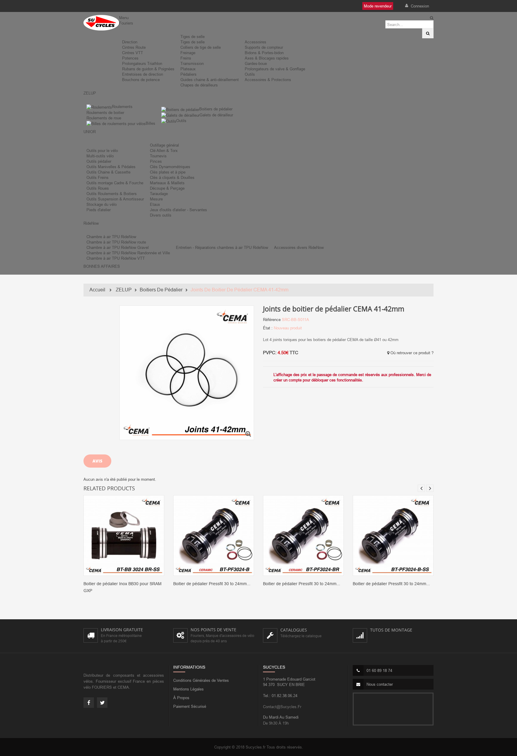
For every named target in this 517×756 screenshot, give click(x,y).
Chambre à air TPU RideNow (111, 236)
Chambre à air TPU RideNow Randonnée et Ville (128, 252)
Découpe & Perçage (167, 188)
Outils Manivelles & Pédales (111, 166)
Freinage (187, 52)
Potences (130, 58)
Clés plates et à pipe (167, 172)
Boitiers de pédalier (215, 109)
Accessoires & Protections (268, 79)
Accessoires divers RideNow (299, 247)
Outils (250, 74)
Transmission (192, 63)
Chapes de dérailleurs (199, 85)
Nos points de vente (213, 629)
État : (268, 327)
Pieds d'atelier (98, 209)
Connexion (419, 6)
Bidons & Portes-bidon (264, 52)
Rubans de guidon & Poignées (148, 68)
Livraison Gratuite (122, 629)
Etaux (155, 204)
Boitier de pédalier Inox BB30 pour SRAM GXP (122, 587)
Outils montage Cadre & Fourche (114, 182)
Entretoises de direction (142, 74)
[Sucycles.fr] (101, 23)
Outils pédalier (98, 161)
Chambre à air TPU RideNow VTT (115, 258)
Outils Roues (97, 188)
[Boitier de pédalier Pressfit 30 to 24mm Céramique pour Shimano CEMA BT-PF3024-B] (214, 535)
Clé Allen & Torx (164, 150)
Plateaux (188, 68)
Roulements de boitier (105, 112)
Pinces (156, 161)
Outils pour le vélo (102, 150)
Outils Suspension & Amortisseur (115, 199)
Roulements (122, 106)
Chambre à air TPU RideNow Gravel (117, 247)
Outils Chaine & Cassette (108, 172)
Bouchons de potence (141, 79)
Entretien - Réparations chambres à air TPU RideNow (222, 247)
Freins (185, 58)
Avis (97, 461)
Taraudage (159, 193)
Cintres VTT (132, 52)
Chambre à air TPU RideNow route (116, 242)
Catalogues (293, 630)
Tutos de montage (391, 630)
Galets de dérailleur (216, 114)
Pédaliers (188, 74)
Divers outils (160, 215)
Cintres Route (134, 47)
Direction (129, 41)
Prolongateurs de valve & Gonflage (275, 68)
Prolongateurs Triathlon (142, 63)
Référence (272, 319)
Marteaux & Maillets (167, 182)
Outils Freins (97, 177)
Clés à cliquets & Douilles (172, 177)
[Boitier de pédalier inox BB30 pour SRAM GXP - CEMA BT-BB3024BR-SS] (124, 535)
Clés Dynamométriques (170, 166)
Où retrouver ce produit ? (411, 352)
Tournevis (158, 155)
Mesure (156, 199)
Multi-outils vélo (100, 155)
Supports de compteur (264, 47)
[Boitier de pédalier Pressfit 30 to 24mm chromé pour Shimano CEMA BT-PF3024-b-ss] (393, 535)
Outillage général (164, 145)
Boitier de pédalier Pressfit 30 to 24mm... (211, 583)
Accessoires (255, 41)
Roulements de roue (103, 117)
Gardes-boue (256, 63)
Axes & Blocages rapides (267, 58)
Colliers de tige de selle (200, 47)
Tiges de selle (192, 36)
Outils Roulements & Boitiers (111, 193)
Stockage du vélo (101, 204)
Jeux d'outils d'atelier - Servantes (178, 209)
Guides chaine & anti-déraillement (209, 79)
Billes (150, 123)
